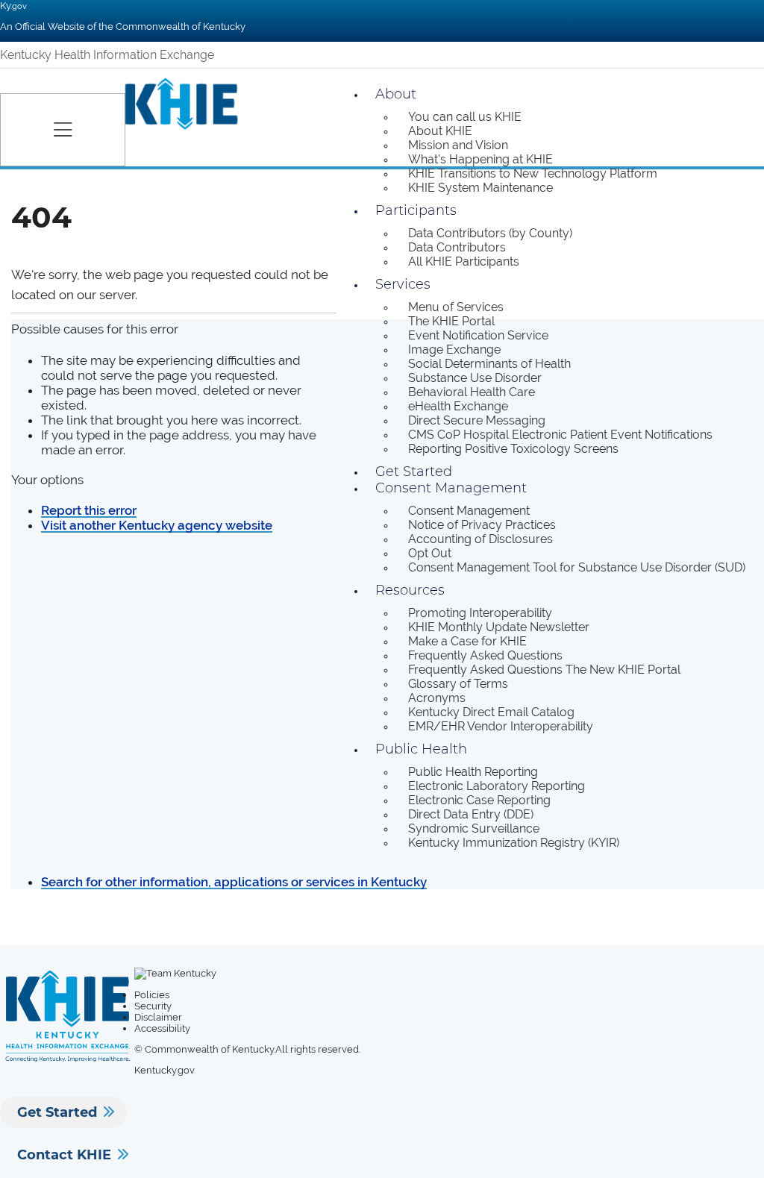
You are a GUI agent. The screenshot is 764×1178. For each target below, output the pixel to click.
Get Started (57, 1112)
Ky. (13, 5)
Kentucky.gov (164, 1070)
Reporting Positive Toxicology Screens (513, 449)
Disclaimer (158, 1017)
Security (153, 1006)
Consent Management (451, 488)
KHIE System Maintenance (480, 188)
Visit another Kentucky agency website (156, 525)
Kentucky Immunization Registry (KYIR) (513, 843)
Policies (151, 994)
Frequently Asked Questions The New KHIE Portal (544, 669)
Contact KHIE (64, 1155)
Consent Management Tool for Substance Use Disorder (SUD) (576, 567)
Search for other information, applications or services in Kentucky (234, 881)
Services (402, 284)
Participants (416, 210)
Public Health (421, 749)
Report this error (89, 510)
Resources (410, 590)
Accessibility (162, 1028)
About (395, 94)
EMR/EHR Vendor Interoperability (500, 726)
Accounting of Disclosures (480, 539)
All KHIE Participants (463, 261)
